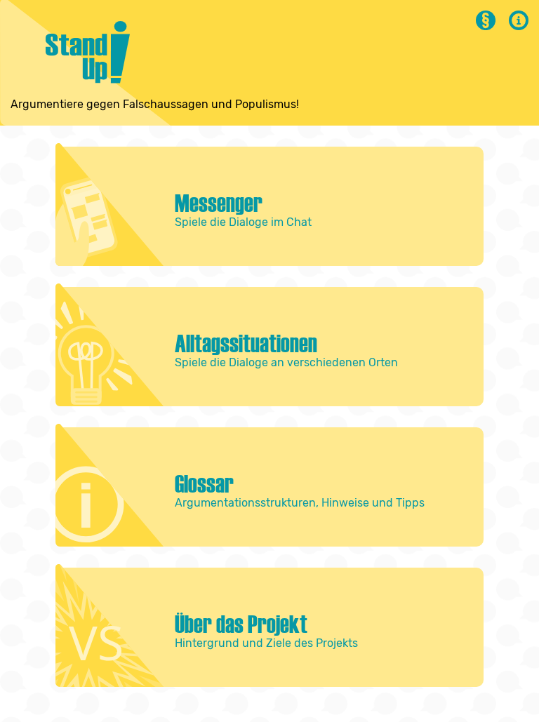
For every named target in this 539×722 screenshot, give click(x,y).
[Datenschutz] (485, 26)
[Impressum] (518, 26)
